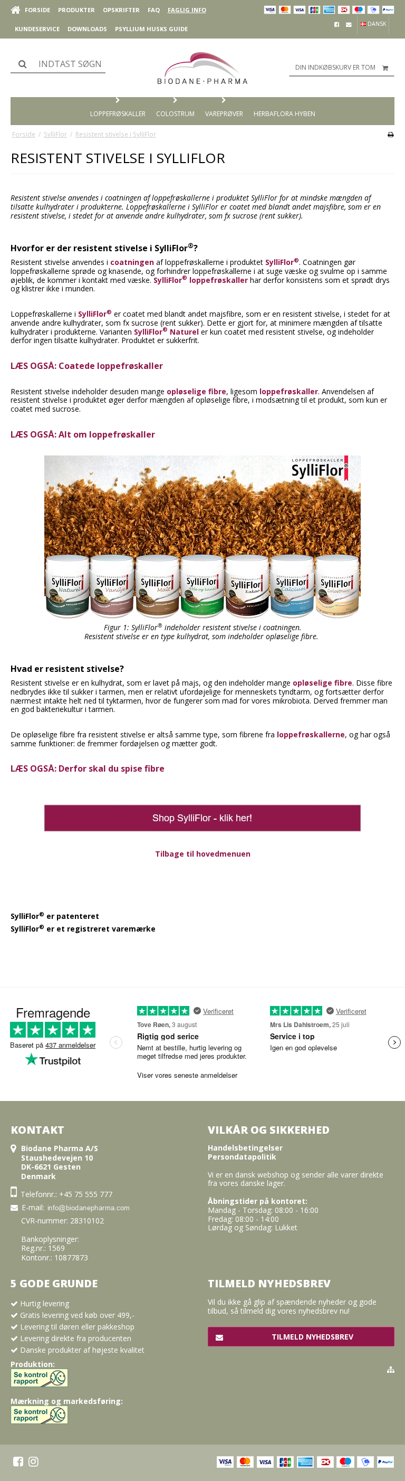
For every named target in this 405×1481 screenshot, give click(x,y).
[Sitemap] (390, 1369)
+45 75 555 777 (85, 1194)
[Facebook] (18, 1461)
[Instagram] (33, 1461)
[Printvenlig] (390, 134)
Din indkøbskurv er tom (335, 67)
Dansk (376, 23)
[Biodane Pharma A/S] (202, 68)
